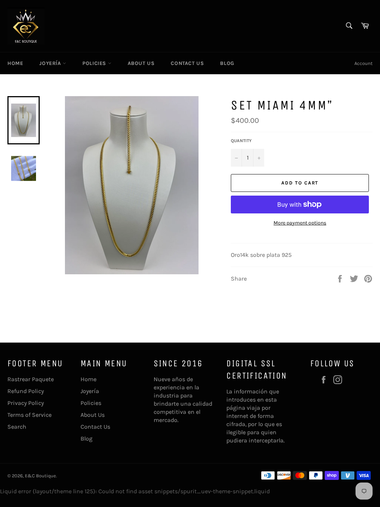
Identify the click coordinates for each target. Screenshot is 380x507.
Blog (227, 63)
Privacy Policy (25, 402)
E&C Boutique (40, 475)
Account (363, 63)
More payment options (299, 223)
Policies (95, 63)
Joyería (51, 63)
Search (16, 426)
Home (15, 63)
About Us (141, 63)
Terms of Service (29, 414)
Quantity (241, 140)
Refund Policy (25, 391)
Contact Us (187, 63)
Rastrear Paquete (30, 379)
